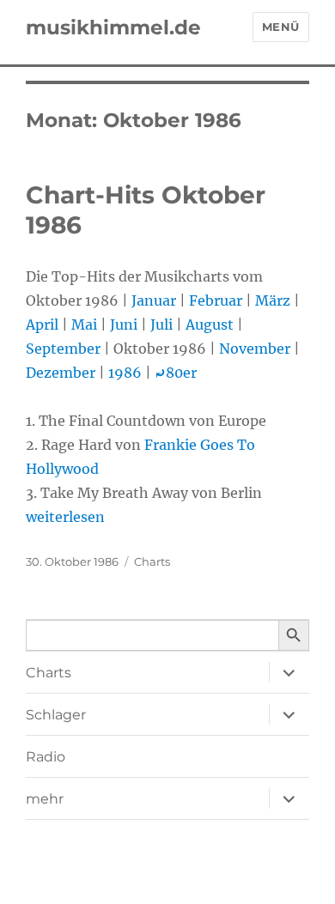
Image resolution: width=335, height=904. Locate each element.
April (42, 324)
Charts (152, 561)
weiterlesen (65, 516)
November (254, 348)
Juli (161, 324)
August (210, 324)
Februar (215, 300)
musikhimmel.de (113, 27)
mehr (45, 799)
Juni (123, 324)
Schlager (56, 715)
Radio (45, 757)
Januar (153, 300)
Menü (281, 26)
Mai (84, 324)
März (272, 300)
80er (176, 372)
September (63, 348)
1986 (125, 372)
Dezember (60, 372)
